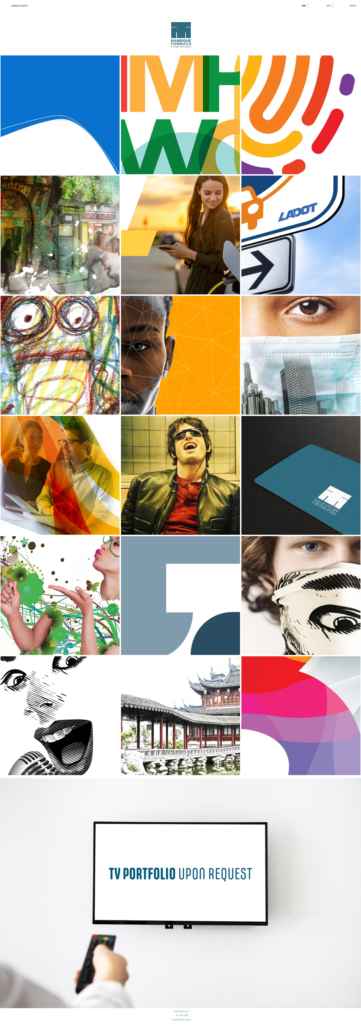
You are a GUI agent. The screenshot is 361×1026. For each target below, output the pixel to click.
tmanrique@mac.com (181, 1011)
